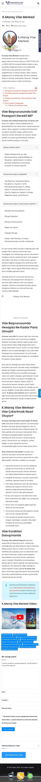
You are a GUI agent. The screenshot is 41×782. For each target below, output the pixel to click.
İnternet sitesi (6, 708)
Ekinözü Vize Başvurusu (28, 639)
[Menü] (3, 4)
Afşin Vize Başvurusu (20, 635)
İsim (4, 692)
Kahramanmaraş (16, 12)
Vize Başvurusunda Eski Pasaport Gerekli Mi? (20, 91)
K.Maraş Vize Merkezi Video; (18, 105)
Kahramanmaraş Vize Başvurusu (12, 644)
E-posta (5, 700)
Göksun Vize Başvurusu (25, 642)
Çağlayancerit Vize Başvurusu (27, 637)
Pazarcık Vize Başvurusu (27, 647)
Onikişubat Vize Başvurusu (10, 647)
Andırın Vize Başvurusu (9, 637)
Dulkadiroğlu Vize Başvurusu (10, 639)
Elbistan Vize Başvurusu (9, 642)
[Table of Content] (36, 88)
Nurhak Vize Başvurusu (30, 644)
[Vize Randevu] (14, 3)
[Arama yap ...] (38, 4)
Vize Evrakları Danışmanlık (14, 103)
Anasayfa (7, 12)
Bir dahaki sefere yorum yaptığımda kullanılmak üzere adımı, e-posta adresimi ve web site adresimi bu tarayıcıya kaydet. (19, 720)
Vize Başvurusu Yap (13, 755)
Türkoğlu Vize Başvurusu (9, 649)
